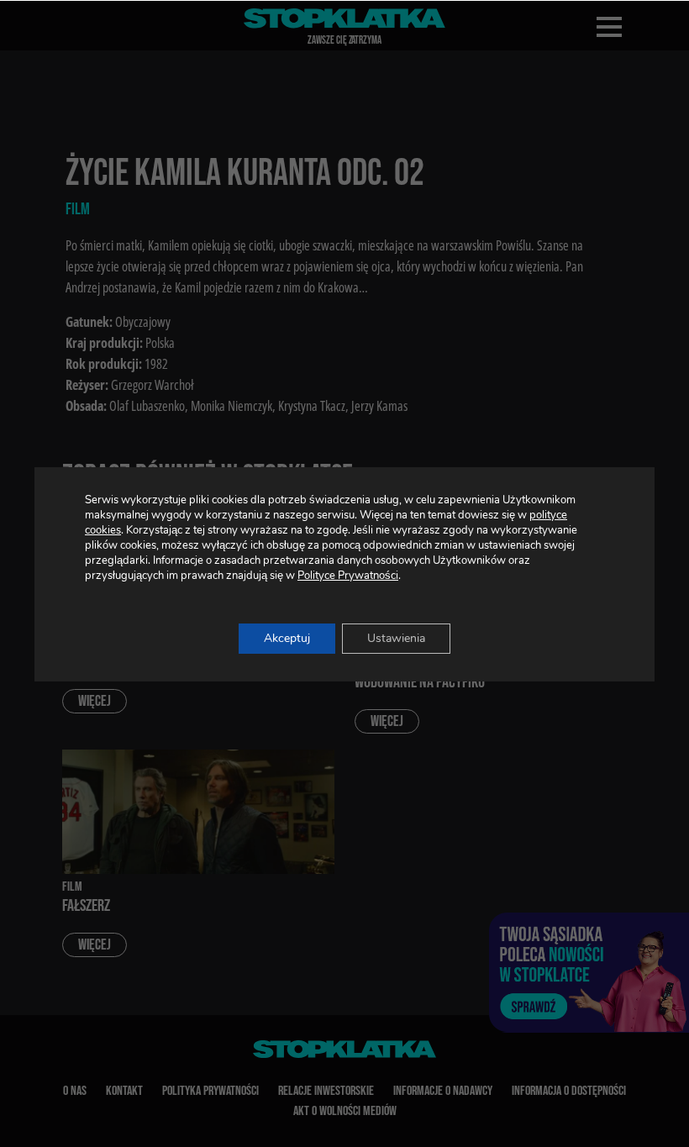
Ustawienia (396, 638)
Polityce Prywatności (347, 575)
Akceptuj (287, 638)
